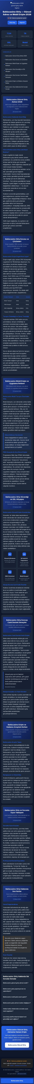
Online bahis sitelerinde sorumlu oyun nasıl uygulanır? (15, 1010)
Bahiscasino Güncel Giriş (17, 1045)
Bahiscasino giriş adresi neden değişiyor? (17, 1003)
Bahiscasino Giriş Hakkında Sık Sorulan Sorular (16, 88)
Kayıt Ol (22, 22)
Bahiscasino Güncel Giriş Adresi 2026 (16, 56)
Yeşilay (12, 1065)
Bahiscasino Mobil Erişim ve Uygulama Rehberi (16, 64)
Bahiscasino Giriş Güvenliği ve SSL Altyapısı (15, 70)
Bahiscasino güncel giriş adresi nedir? (15, 983)
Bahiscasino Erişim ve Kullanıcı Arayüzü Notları (16, 82)
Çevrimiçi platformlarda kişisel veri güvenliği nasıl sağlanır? (15, 1018)
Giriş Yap (12, 22)
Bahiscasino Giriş (17, 1081)
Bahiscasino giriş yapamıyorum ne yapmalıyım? (14, 990)
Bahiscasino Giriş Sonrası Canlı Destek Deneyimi (16, 76)
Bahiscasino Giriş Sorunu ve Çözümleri (16, 59)
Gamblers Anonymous (21, 1065)
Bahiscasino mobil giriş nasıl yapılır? (15, 997)
